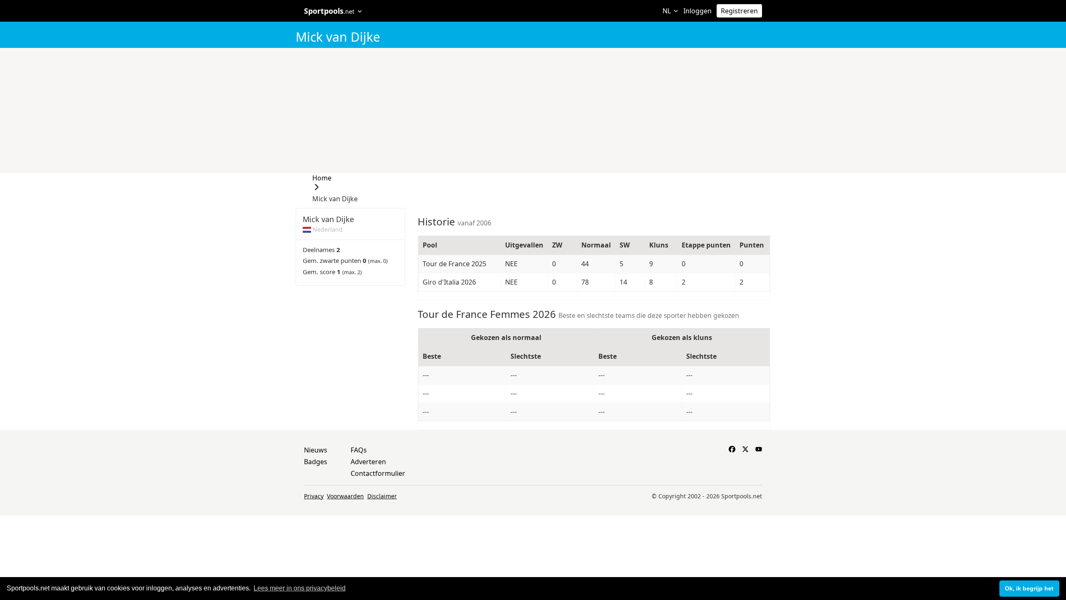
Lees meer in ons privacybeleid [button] (300, 588)
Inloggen (697, 10)
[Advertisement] (533, 110)
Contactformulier (378, 473)
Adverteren (368, 461)
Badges (315, 461)
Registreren (739, 10)
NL (667, 10)
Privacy (314, 496)
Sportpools (329, 11)
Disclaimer (382, 496)
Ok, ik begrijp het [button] (1029, 588)
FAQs (359, 450)
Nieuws (315, 450)
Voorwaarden (345, 496)
